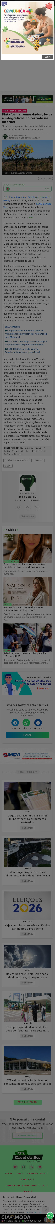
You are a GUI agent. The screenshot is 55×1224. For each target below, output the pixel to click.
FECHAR (47, 57)
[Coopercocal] (27, 27)
